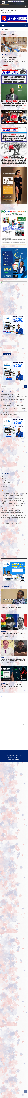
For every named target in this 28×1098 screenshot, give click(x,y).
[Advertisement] (14, 456)
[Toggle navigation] (3, 25)
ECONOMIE (4, 480)
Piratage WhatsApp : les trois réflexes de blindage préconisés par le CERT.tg (13, 685)
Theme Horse (16, 757)
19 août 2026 (4, 662)
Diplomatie (3, 631)
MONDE (3, 484)
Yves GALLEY (14, 59)
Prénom (5, 340)
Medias (2, 605)
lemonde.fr (7, 491)
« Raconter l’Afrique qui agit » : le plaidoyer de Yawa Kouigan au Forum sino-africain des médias (14, 609)
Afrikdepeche (8, 10)
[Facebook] (14, 752)
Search (25, 386)
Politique (3, 54)
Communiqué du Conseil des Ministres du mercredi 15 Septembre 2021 (13, 56)
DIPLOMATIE (4, 478)
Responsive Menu (25, 6)
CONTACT (3, 476)
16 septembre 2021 (5, 59)
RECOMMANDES (6, 587)
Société (3, 683)
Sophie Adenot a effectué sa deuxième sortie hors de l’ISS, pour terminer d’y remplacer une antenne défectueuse (14, 495)
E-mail (5, 347)
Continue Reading (6, 65)
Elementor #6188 (5, 482)
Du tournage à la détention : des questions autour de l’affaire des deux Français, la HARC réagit (13, 661)
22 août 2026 (4, 611)
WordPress (18, 759)
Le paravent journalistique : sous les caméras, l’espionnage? (12, 634)
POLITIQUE (4, 486)
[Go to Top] (25, 1091)
